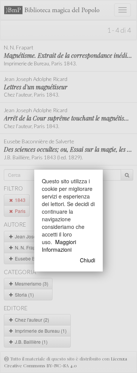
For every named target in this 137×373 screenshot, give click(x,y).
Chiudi (87, 260)
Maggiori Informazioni (59, 245)
